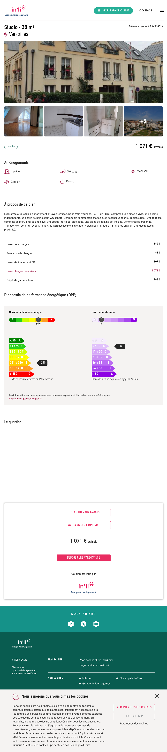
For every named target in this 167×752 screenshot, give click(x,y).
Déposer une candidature (83, 557)
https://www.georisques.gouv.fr (25, 398)
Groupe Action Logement (96, 684)
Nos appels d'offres (131, 678)
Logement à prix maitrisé (94, 665)
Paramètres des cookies (134, 724)
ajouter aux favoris (86, 512)
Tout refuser (134, 716)
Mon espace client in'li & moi (96, 660)
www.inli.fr (77, 737)
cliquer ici (40, 726)
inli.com (86, 678)
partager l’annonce (86, 525)
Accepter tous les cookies (134, 707)
